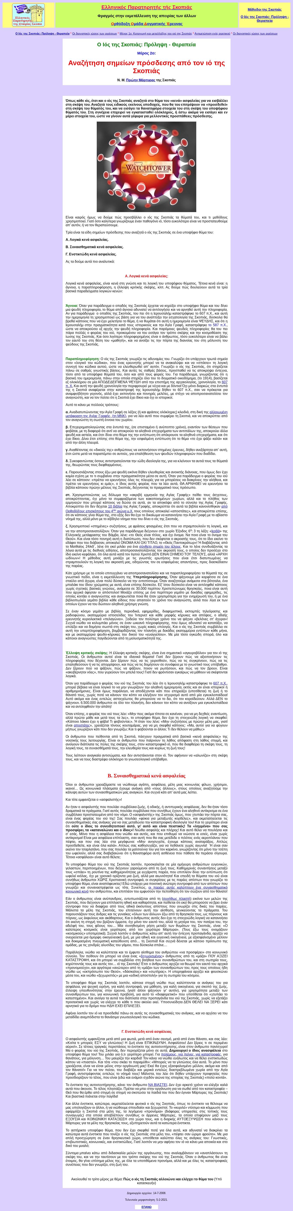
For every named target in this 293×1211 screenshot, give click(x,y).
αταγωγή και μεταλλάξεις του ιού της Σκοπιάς (163, 33)
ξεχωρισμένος (151, 956)
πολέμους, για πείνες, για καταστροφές (191, 1054)
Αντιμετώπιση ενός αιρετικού (212, 33)
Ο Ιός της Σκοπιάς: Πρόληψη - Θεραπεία (265, 19)
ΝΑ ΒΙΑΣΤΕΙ (157, 1085)
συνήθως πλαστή (176, 898)
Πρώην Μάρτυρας (140, 80)
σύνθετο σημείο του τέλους (160, 546)
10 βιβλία (115, 506)
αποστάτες (82, 725)
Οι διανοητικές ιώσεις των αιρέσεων (94, 33)
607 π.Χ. (220, 683)
